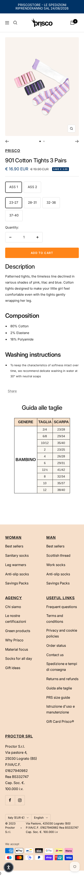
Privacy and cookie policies (61, 633)
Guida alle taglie (59, 688)
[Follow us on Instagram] (20, 800)
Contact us (55, 655)
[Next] (77, 141)
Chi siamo (13, 607)
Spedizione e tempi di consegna (61, 666)
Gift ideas (12, 668)
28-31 (32, 202)
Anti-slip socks (17, 574)
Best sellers (14, 546)
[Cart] (72, 23)
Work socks (55, 565)
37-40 (14, 215)
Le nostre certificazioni (15, 618)
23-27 (13, 202)
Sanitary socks (17, 555)
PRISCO (12, 150)
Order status (56, 645)
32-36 (51, 202)
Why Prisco (14, 640)
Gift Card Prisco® (60, 721)
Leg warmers (15, 565)
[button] (8, 867)
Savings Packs (16, 583)
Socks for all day (18, 658)
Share (12, 391)
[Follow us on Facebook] (10, 800)
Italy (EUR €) (16, 817)
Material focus (16, 649)
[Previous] (7, 141)
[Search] (15, 23)
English (39, 817)
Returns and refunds (62, 679)
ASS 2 (32, 187)
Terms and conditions (54, 618)
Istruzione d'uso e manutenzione (60, 709)
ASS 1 (13, 187)
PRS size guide (58, 697)
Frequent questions (61, 607)
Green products (17, 631)
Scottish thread (58, 555)
